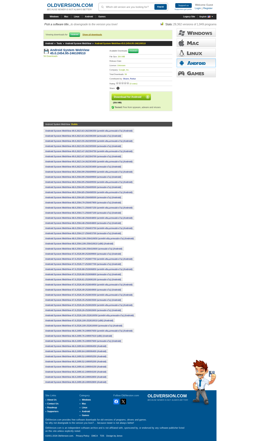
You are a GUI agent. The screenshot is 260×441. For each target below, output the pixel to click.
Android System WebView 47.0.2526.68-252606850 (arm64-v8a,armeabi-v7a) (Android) (88, 269)
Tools (59, 43)
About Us (52, 400)
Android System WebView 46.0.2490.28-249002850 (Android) (75, 377)
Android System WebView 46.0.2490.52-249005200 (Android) (75, 361)
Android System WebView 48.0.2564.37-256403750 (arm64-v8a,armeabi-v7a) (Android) (88, 228)
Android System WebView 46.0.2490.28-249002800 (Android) (75, 382)
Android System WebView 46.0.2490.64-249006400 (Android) (75, 351)
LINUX (196, 52)
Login (198, 8)
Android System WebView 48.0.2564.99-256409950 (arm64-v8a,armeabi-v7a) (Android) (88, 172)
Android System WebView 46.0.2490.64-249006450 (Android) (75, 346)
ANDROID (196, 63)
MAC (196, 42)
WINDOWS (196, 32)
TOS (102, 436)
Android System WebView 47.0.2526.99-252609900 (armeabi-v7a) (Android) (83, 254)
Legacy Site (189, 16)
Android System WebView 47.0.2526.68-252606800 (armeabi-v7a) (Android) (83, 274)
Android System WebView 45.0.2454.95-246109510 (70, 51)
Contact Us (53, 403)
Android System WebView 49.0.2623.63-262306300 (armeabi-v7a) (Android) (83, 136)
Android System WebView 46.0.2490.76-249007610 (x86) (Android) (78, 336)
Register (208, 8)
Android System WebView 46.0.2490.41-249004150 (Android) (75, 366)
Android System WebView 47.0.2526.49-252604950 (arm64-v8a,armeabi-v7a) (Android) (88, 284)
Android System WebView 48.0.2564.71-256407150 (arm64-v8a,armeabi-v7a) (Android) (88, 208)
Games (102, 16)
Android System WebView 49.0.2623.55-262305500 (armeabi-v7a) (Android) (83, 146)
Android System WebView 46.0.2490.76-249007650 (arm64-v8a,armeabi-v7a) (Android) (88, 331)
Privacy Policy (82, 436)
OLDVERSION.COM (70, 5)
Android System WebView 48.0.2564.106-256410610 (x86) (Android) (79, 243)
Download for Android (127, 96)
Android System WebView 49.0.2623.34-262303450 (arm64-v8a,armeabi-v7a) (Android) (88, 161)
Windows (54, 16)
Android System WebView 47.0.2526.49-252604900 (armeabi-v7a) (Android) (83, 290)
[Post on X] (118, 88)
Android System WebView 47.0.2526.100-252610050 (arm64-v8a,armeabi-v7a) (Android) (89, 315)
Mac (66, 16)
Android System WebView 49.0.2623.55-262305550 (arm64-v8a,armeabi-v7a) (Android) (88, 141)
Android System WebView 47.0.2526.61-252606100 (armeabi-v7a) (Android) (83, 279)
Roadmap (52, 407)
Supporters (53, 411)
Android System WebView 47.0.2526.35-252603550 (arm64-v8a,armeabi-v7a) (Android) (88, 295)
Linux (76, 16)
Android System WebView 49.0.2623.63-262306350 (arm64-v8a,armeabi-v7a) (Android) (88, 131)
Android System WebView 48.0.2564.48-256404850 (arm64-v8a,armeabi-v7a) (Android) (88, 218)
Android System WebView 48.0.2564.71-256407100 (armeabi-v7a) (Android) (83, 213)
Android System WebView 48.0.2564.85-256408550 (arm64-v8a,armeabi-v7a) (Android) (88, 192)
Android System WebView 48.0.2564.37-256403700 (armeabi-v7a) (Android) (83, 233)
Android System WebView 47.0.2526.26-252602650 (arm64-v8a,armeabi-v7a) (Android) (88, 305)
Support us (183, 5)
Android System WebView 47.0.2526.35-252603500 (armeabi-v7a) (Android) (83, 300)
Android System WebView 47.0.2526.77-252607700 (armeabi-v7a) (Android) (83, 264)
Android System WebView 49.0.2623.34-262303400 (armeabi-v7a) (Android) (83, 167)
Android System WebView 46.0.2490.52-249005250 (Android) (75, 356)
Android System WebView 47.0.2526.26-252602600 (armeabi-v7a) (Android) (83, 310)
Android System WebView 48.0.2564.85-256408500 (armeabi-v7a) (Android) (83, 197)
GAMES (196, 73)
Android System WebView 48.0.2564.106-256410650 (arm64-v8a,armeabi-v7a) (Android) (89, 238)
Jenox (119, 436)
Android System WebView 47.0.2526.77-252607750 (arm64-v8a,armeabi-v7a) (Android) (88, 259)
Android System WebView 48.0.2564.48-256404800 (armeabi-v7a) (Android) (83, 223)
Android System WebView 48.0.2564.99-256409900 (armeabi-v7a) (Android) (83, 177)
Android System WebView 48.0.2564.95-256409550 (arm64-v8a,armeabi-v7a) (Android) (88, 182)
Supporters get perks (183, 9)
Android (89, 16)
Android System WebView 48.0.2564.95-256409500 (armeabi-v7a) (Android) (83, 187)
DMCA (94, 436)
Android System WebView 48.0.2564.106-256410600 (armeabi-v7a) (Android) (83, 249)
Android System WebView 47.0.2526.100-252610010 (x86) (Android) (79, 320)
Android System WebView (78, 43)
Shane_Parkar (129, 79)
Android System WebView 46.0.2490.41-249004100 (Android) (75, 372)
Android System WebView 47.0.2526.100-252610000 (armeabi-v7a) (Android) (83, 325)
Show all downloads (92, 34)
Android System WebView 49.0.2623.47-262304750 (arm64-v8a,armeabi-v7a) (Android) (88, 151)
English (203, 17)
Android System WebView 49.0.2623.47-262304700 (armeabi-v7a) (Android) (83, 156)
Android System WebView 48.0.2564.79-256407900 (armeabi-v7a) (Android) (83, 202)
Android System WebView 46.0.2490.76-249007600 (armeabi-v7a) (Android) (83, 341)
